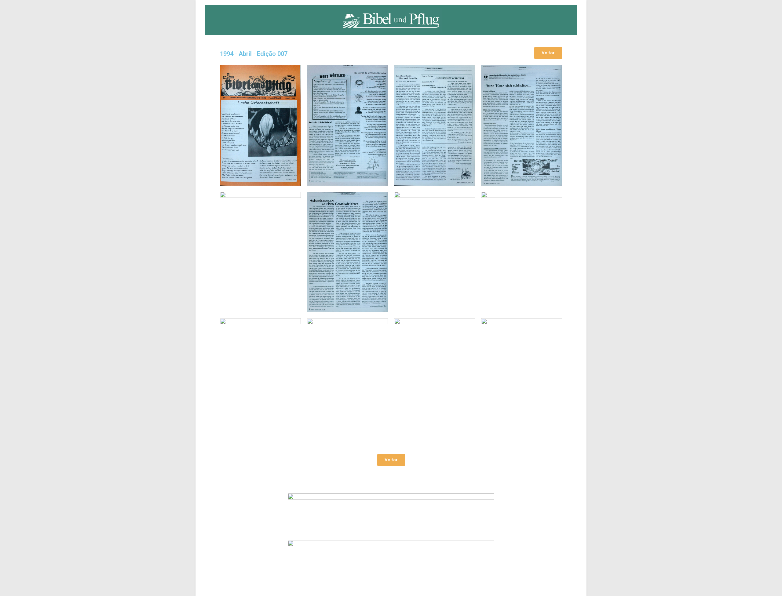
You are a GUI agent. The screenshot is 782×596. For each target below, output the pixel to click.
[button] (548, 53)
